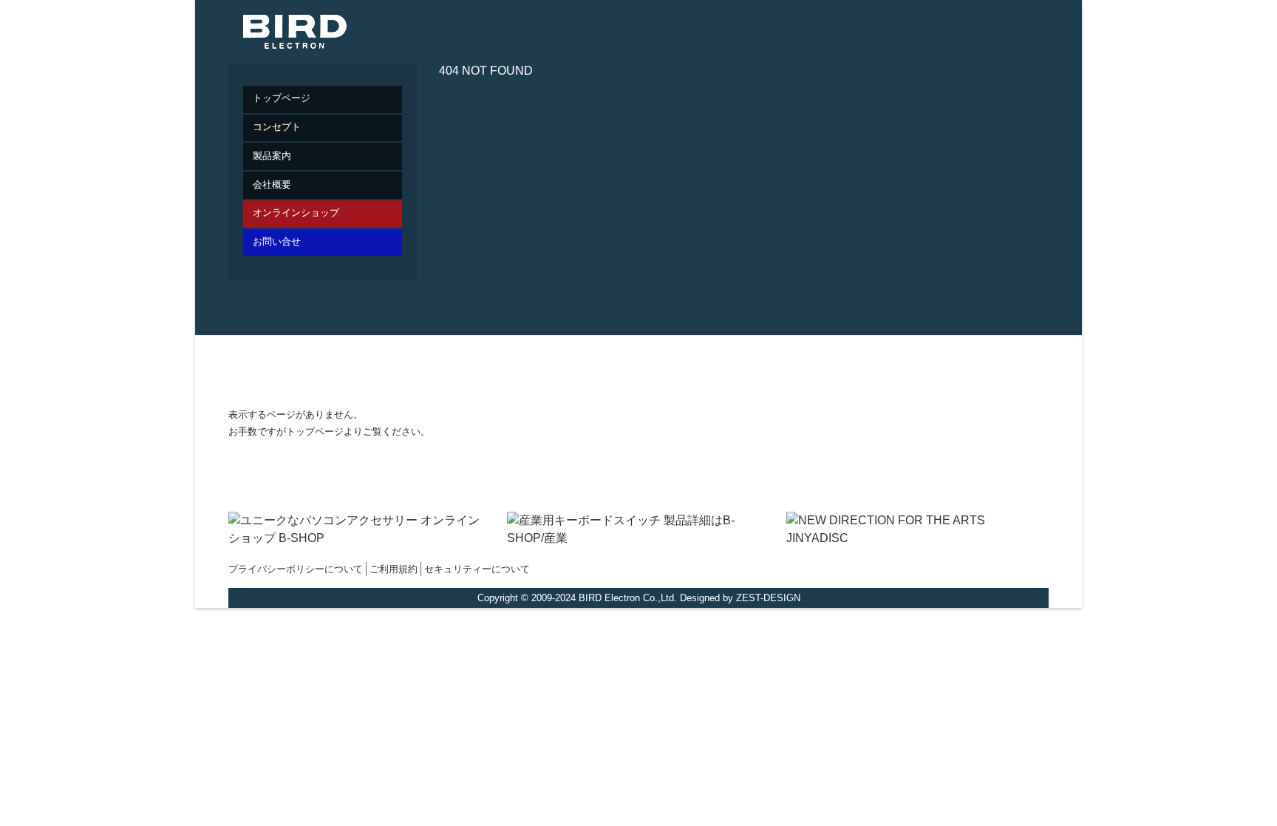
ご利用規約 (394, 569)
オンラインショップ (296, 212)
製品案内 (272, 155)
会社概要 (272, 184)
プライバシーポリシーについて (295, 569)
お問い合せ (277, 241)
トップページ (281, 98)
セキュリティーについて (477, 569)
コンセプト (277, 126)
